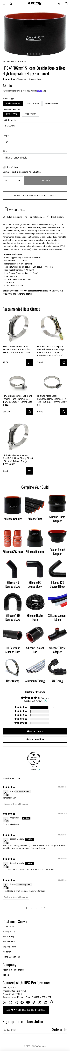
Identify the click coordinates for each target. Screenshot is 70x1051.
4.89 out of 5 (43, 698)
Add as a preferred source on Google (26, 1010)
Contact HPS (8, 926)
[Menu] (3, 3)
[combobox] (35, 126)
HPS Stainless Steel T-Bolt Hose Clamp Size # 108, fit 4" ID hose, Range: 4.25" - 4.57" (17, 349)
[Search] (10, 3)
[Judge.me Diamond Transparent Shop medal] (33, 758)
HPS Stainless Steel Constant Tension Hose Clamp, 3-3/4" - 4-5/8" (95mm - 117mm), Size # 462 (17, 400)
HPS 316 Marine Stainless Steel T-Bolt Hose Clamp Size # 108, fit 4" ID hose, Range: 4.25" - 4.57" (18, 460)
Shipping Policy (9, 947)
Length (6, 136)
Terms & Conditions (11, 957)
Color (5, 151)
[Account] (59, 3)
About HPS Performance (13, 970)
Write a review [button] (35, 731)
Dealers (6, 975)
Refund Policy (9, 941)
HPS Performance (38, 1046)
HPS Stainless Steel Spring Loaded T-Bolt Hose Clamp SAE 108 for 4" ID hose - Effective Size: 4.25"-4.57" (50, 351)
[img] (9, 787)
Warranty (7, 952)
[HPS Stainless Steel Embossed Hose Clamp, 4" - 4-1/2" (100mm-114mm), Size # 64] (52, 382)
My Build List (18, 210)
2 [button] (31, 908)
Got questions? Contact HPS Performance (35, 195)
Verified (33, 770)
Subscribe (59, 1029)
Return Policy (8, 936)
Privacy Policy (9, 931)
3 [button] (36, 908)
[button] (9, 79)
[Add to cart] (29, 362)
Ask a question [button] (35, 739)
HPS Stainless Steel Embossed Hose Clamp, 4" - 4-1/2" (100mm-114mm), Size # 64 (52, 400)
